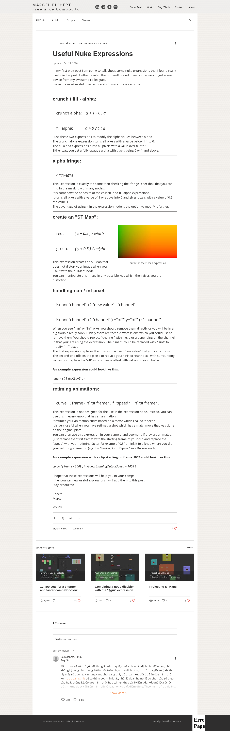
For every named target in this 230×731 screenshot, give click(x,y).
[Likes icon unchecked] (63, 700)
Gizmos (86, 20)
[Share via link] (79, 518)
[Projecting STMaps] (169, 567)
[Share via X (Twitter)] (62, 518)
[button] (189, 20)
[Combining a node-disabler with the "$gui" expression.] (115, 567)
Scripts (71, 20)
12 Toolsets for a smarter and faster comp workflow (58, 588)
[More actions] (175, 43)
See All (190, 547)
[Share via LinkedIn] (70, 518)
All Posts (40, 20)
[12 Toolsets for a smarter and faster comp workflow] (60, 567)
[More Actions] (175, 659)
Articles (56, 20)
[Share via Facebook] (54, 518)
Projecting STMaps (163, 586)
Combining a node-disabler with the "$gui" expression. (114, 588)
